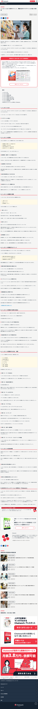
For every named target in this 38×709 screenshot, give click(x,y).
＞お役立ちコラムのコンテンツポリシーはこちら (21, 540)
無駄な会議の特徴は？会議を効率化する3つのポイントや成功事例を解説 (21, 557)
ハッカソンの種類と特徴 (7, 95)
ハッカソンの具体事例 (6, 100)
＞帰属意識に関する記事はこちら (6, 305)
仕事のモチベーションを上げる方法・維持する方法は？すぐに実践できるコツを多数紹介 (22, 604)
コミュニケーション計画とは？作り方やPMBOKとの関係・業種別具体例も (21, 594)
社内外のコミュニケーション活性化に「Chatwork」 (11, 102)
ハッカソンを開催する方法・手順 (8, 99)
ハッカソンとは (5, 92)
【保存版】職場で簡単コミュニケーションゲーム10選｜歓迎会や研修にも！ (21, 585)
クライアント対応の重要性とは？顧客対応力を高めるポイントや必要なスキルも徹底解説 (22, 577)
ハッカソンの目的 (6, 93)
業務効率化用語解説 (11, 555)
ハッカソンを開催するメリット (8, 96)
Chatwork (4, 1)
